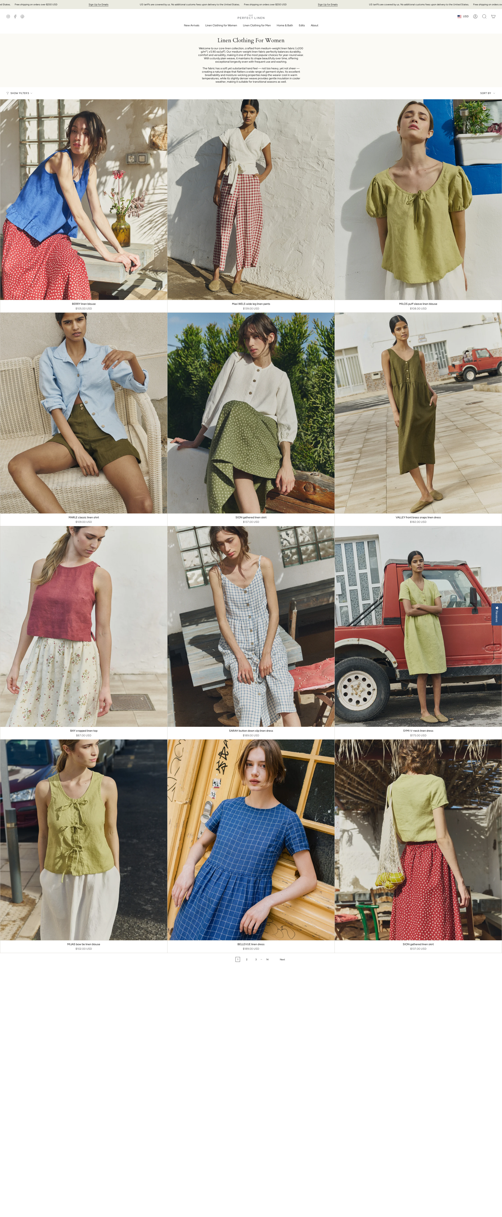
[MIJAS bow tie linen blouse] (83, 840)
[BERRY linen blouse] (83, 199)
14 (267, 959)
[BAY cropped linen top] (83, 626)
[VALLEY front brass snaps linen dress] (418, 413)
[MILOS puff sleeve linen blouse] (418, 199)
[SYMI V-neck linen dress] (418, 626)
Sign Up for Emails (98, 4)
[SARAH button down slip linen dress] (251, 626)
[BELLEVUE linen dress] (251, 840)
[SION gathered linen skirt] (251, 413)
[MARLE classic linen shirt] (83, 413)
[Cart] (493, 16)
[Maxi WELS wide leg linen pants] (251, 199)
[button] (221, 26)
